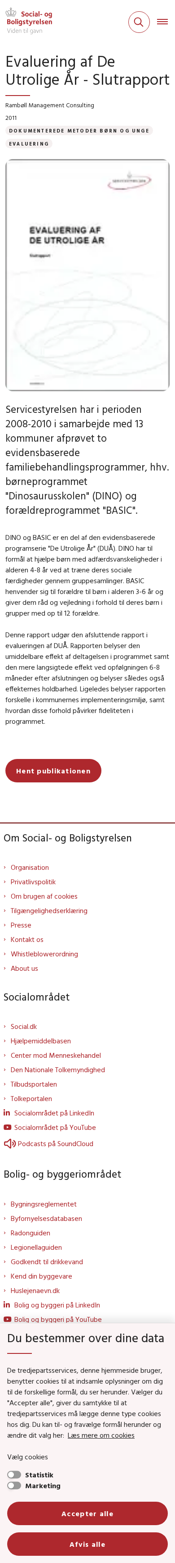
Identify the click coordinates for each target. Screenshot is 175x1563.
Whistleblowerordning (44, 953)
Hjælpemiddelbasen (41, 1040)
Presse (21, 924)
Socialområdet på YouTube (55, 1127)
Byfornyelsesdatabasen (46, 1218)
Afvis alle (87, 1544)
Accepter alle (87, 1513)
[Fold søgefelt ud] (139, 22)
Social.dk (24, 1026)
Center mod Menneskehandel (56, 1055)
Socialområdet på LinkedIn (54, 1112)
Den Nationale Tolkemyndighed (58, 1069)
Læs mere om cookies (101, 1435)
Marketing (43, 1485)
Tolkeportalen (31, 1098)
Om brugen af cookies (44, 895)
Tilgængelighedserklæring (49, 910)
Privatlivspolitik (33, 881)
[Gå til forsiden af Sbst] (26, 22)
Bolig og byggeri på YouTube (58, 1319)
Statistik (39, 1474)
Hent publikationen (53, 770)
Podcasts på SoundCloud (55, 1143)
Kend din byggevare (41, 1275)
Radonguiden (30, 1232)
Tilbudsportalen (34, 1083)
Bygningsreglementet (44, 1203)
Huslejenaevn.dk (35, 1290)
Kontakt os (27, 939)
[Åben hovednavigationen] (166, 22)
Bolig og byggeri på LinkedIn (57, 1304)
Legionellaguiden (36, 1247)
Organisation (30, 867)
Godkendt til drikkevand (47, 1261)
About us (24, 968)
